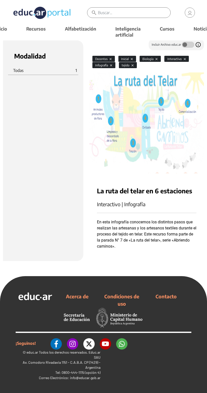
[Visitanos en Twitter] (89, 343)
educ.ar (32, 352)
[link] (190, 13)
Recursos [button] (36, 29)
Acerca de (77, 296)
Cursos (167, 29)
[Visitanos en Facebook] (56, 343)
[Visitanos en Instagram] (72, 343)
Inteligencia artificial (128, 32)
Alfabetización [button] (80, 29)
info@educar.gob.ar (85, 378)
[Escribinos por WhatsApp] (121, 343)
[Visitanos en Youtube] (105, 343)
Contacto (166, 296)
